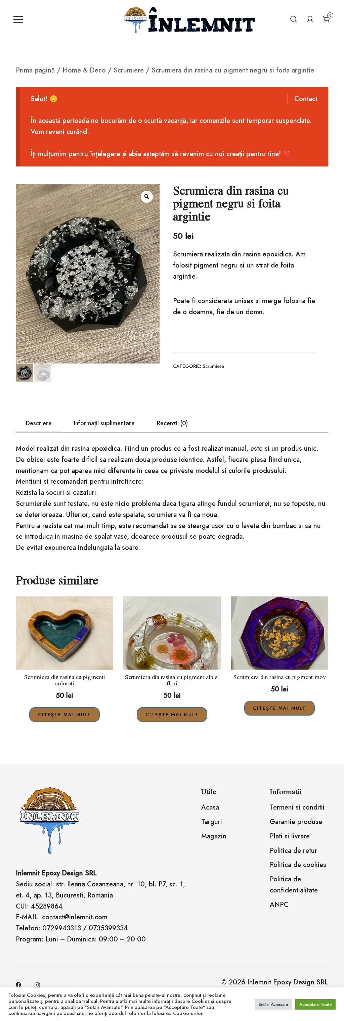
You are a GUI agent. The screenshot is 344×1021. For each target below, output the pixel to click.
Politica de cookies (298, 865)
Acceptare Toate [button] (315, 1004)
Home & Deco (84, 70)
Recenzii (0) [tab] (172, 423)
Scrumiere (129, 70)
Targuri (211, 822)
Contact (305, 99)
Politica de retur (293, 851)
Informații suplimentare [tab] (104, 423)
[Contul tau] (310, 19)
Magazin (213, 836)
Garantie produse (296, 822)
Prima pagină (35, 70)
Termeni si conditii (297, 807)
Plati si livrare (290, 836)
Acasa (210, 807)
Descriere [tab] (39, 423)
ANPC (279, 905)
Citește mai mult (64, 714)
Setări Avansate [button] (273, 1004)
